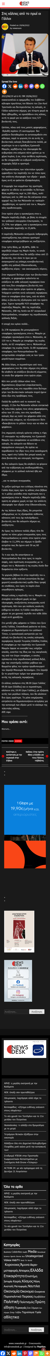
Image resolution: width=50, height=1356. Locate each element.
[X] (9, 86)
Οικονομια (27, 1291)
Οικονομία (11, 1291)
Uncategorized (34, 1256)
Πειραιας (27, 1296)
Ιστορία (8, 1281)
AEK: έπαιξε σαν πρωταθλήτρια (19, 1092)
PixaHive (41, 1346)
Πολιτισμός (26, 1302)
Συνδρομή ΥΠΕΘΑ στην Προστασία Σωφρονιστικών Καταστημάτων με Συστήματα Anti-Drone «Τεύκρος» (21, 1159)
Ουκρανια (39, 1291)
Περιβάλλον (39, 1296)
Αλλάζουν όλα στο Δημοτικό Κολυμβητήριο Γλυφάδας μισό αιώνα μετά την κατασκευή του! (25, 1146)
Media (32, 1251)
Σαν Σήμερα (33, 1307)
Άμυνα (24, 1264)
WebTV (16, 1260)
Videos (7, 1260)
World (30, 1260)
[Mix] (36, 86)
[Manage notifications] (43, 1350)
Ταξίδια (18, 1312)
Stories (18, 1256)
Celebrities (17, 1251)
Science (7, 1256)
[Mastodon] (31, 86)
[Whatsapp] (42, 86)
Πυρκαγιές (20, 1307)
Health (24, 1252)
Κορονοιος (12, 1264)
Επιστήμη (31, 1276)
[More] (4, 91)
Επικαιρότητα (14, 1275)
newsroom (17, 28)
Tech (23, 1256)
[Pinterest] (26, 86)
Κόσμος (18, 741)
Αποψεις (24, 1270)
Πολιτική (11, 1301)
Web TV (24, 1260)
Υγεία (38, 1312)
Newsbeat (41, 1252)
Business (7, 1252)
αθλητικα (11, 1316)
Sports (12, 1256)
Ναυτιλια (34, 1286)
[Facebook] (4, 86)
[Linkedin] (20, 86)
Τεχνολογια (28, 1312)
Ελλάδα (36, 1269)
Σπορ (12, 1312)
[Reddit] (15, 86)
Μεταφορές (20, 1286)
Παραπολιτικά (12, 1296)
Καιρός (17, 1281)
